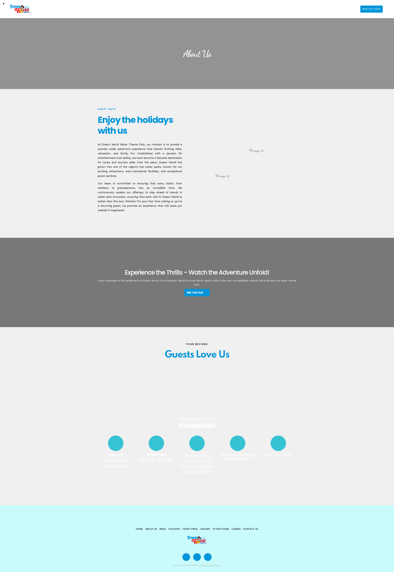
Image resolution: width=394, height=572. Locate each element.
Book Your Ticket (278, 455)
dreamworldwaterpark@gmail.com (238, 457)
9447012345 (116, 461)
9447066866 (116, 466)
